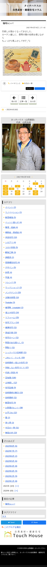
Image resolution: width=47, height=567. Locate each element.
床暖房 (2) (9, 257)
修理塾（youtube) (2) (14, 307)
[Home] (3, 109)
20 (17, 191)
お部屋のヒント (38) (14, 408)
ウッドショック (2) (13, 287)
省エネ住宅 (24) (12, 312)
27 (17, 194)
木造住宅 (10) (11, 237)
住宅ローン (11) (12, 337)
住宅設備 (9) (10, 387)
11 (6, 189)
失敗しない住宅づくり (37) (17, 367)
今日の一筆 (28, 83)
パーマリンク (15, 83)
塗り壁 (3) (9, 423)
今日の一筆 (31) (12, 428)
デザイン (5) (10, 267)
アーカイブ (9, 441)
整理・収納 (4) (11, 227)
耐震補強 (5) (10, 217)
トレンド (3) (10, 282)
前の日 (14, 98)
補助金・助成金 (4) (13, 232)
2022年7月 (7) (11, 451)
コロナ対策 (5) (11, 247)
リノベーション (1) (13, 212)
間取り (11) (10, 347)
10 (41, 186)
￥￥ (4, 516)
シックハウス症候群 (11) (16, 352)
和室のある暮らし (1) (14, 342)
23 (35, 191)
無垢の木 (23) (11, 433)
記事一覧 (23, 101)
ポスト (31, 88)
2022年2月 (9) (11, 476)
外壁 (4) (8, 272)
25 (6, 194)
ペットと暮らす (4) (13, 222)
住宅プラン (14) (12, 322)
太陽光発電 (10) (12, 297)
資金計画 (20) (11, 332)
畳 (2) (7, 417)
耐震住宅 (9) (10, 403)
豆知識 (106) (10, 378)
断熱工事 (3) (10, 252)
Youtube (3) (10, 302)
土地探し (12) (11, 382)
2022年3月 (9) (11, 471)
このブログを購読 (12, 527)
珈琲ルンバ (8, 23)
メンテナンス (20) (13, 292)
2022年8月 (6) (11, 446)
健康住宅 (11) (11, 327)
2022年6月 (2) (11, 456)
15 (29, 189)
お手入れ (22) (11, 412)
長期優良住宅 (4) (12, 262)
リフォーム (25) (12, 317)
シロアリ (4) (10, 242)
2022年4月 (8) (11, 466)
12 (11, 189)
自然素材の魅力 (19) (14, 392)
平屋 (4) (8, 277)
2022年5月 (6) (11, 461)
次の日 (33, 98)
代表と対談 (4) (11, 372)
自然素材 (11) (11, 397)
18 (6, 191)
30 (35, 194)
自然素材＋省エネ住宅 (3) (16, 362)
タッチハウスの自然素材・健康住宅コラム (23, 8)
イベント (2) (10, 207)
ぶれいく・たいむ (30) (15, 357)
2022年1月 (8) (11, 481)
